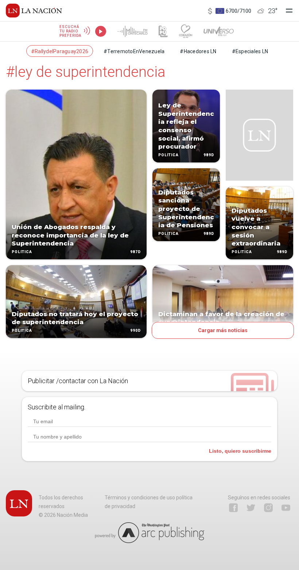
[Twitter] (251, 508)
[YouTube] (286, 508)
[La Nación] (34, 10)
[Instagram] (268, 508)
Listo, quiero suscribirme (240, 451)
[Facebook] (233, 508)
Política (22, 252)
